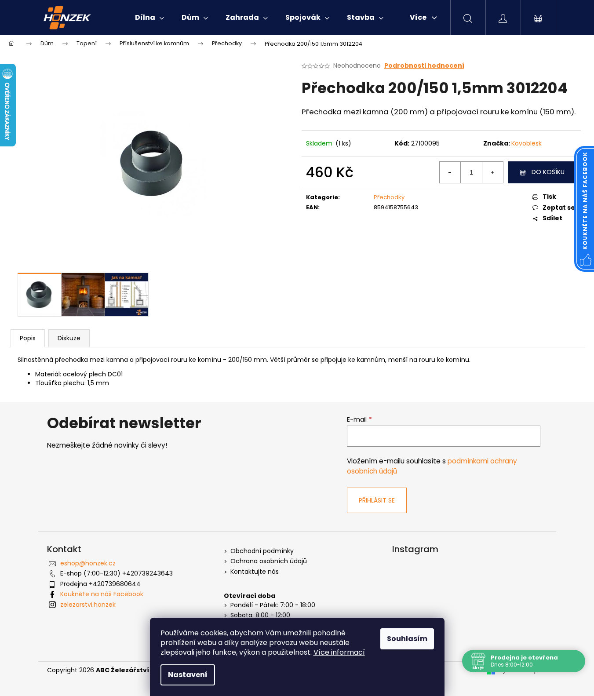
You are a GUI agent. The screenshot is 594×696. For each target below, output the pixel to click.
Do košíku (548, 172)
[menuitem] (149, 17)
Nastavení (188, 675)
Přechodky (389, 197)
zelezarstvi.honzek (88, 604)
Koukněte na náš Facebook (101, 594)
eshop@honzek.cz (88, 563)
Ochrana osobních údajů (268, 561)
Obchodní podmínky (262, 551)
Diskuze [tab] (69, 338)
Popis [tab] (28, 338)
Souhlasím (407, 639)
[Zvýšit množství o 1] (492, 172)
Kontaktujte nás (254, 572)
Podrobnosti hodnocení (424, 66)
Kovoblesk (526, 143)
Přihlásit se (377, 500)
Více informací (339, 652)
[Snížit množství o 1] (450, 172)
